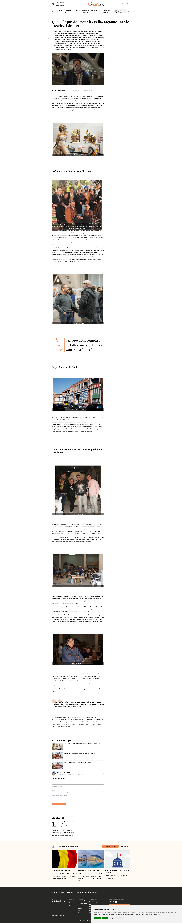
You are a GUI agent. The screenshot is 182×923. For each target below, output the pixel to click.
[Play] (125, 11)
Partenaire (80, 906)
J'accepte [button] (98, 918)
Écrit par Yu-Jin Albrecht (58, 90)
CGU (79, 912)
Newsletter (72, 906)
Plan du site (82, 920)
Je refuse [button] (105, 918)
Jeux (90, 912)
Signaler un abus (82, 915)
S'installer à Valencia (106, 11)
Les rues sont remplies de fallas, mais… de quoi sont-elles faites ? (84, 345)
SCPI (90, 904)
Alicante (60, 10)
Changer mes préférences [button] (116, 918)
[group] (125, 11)
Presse (79, 910)
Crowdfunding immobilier (96, 902)
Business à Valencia (68, 11)
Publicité (80, 908)
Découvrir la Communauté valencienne (89, 11)
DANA (78, 10)
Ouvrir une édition (82, 903)
